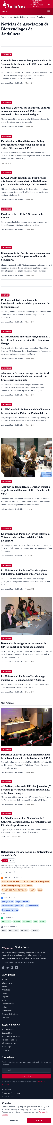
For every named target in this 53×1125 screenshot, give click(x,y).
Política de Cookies (9, 1040)
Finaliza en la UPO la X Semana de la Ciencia (22, 215)
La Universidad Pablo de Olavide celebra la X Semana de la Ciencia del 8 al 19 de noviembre (25, 537)
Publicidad (6, 1089)
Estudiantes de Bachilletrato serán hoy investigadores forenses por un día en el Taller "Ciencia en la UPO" (23, 144)
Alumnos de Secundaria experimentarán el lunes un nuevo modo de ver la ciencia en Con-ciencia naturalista (25, 376)
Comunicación (8, 1003)
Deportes (5, 997)
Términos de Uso (9, 1043)
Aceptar (39, 1120)
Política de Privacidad (11, 1036)
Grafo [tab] (12, 860)
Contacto (5, 1050)
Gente (4, 993)
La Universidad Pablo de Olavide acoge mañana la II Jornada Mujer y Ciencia (23, 678)
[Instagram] (12, 967)
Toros (4, 1000)
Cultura (5, 1007)
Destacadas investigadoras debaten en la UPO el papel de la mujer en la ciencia (23, 645)
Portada (5, 979)
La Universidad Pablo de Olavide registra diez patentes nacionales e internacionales (24, 572)
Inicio (3, 17)
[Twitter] (7, 967)
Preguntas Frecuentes (11, 1093)
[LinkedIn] (16, 967)
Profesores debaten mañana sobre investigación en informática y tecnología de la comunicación (25, 303)
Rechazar (14, 1120)
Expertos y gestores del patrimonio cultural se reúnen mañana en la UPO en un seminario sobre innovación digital (25, 110)
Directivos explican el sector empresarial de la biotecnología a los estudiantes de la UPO (25, 756)
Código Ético (7, 1033)
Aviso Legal (6, 1047)
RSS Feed (5, 1017)
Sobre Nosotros (8, 1029)
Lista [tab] (5, 860)
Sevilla (4, 986)
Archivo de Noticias (10, 1014)
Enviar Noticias (8, 1096)
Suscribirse (26, 1076)
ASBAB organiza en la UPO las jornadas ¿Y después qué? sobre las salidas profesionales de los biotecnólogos (26, 789)
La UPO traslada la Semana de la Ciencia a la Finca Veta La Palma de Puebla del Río (25, 411)
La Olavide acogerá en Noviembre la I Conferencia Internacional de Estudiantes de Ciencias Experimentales (26, 821)
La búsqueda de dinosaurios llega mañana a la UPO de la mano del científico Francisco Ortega (25, 339)
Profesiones (7, 1010)
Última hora (7, 983)
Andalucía (6, 990)
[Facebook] (3, 967)
